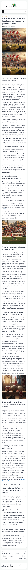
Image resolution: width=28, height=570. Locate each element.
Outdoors (4, 16)
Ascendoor (22, 565)
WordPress (10, 566)
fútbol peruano (7, 209)
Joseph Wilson (6, 26)
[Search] (25, 11)
